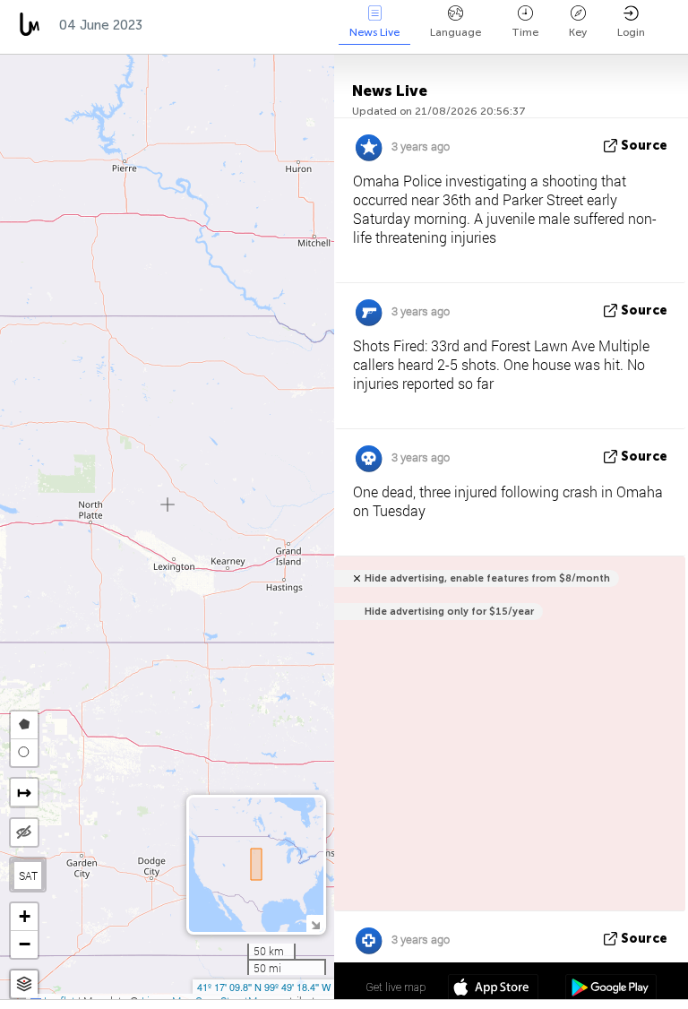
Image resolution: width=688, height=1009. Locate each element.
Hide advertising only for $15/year (449, 611)
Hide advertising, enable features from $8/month (487, 578)
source (644, 145)
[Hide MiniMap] (314, 923)
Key (578, 32)
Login (631, 32)
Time (525, 32)
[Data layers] (24, 984)
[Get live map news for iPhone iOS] (493, 989)
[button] (24, 917)
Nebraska (192, 25)
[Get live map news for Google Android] (610, 989)
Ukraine (278, 25)
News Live (374, 32)
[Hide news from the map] (24, 832)
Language (455, 32)
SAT (28, 875)
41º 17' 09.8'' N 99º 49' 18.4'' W (264, 986)
